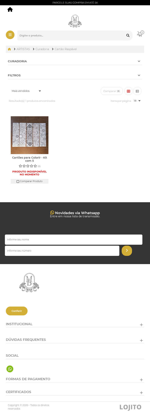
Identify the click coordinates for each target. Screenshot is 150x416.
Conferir (17, 310)
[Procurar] (128, 36)
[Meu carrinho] (142, 36)
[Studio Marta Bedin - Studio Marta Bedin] (10, 10)
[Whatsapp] (10, 369)
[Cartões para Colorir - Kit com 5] (29, 135)
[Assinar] (127, 251)
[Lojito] (130, 407)
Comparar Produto (31, 181)
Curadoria (17, 61)
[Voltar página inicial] (10, 49)
